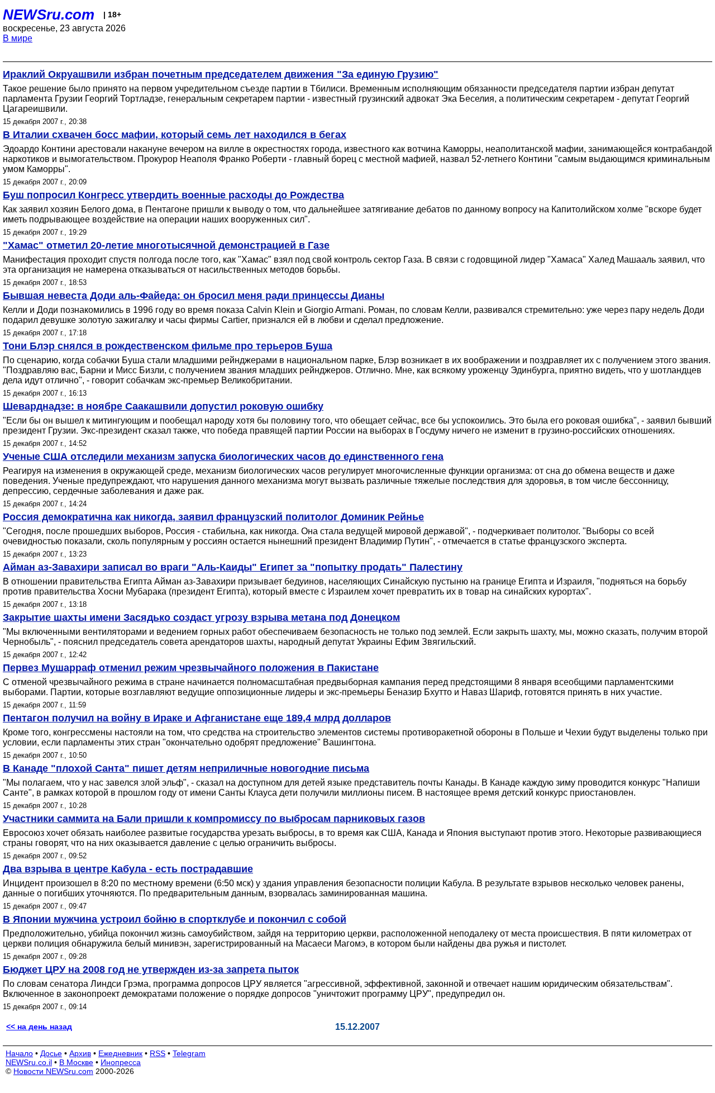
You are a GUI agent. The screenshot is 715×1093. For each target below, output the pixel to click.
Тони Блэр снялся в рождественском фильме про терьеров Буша (167, 345)
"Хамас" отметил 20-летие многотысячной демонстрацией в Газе (166, 245)
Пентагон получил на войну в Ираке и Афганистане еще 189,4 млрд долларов (197, 718)
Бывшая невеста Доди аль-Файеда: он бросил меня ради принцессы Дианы (193, 295)
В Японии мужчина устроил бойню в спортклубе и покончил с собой (174, 919)
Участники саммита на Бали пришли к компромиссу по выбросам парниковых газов (214, 818)
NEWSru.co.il (29, 1062)
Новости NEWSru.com (53, 1071)
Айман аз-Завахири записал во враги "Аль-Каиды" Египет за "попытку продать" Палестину (233, 567)
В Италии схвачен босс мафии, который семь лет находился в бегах (174, 134)
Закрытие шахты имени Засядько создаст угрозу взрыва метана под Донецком (201, 617)
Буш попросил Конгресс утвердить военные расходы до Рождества (173, 195)
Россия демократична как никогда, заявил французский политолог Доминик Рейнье (213, 516)
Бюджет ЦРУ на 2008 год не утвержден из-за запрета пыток (151, 969)
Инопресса (121, 1062)
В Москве (76, 1062)
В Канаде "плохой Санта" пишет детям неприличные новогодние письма (186, 768)
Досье (51, 1053)
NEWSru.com (48, 14)
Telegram (189, 1053)
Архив (80, 1053)
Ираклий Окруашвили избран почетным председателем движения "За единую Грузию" (220, 74)
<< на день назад (39, 1026)
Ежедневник (120, 1053)
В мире (17, 38)
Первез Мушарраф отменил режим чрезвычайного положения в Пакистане (191, 667)
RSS (157, 1053)
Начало (19, 1053)
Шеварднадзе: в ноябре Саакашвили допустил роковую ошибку (163, 406)
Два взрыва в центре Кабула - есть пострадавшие (128, 869)
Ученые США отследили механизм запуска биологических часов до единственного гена (223, 456)
